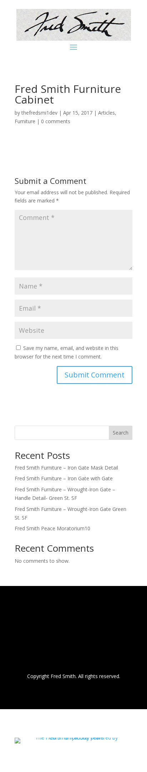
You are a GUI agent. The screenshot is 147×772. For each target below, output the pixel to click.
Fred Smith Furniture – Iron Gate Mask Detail (66, 467)
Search (120, 432)
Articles (106, 112)
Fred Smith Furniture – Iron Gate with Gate (64, 478)
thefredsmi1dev (39, 112)
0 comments (55, 121)
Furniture (25, 121)
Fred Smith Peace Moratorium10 (52, 528)
